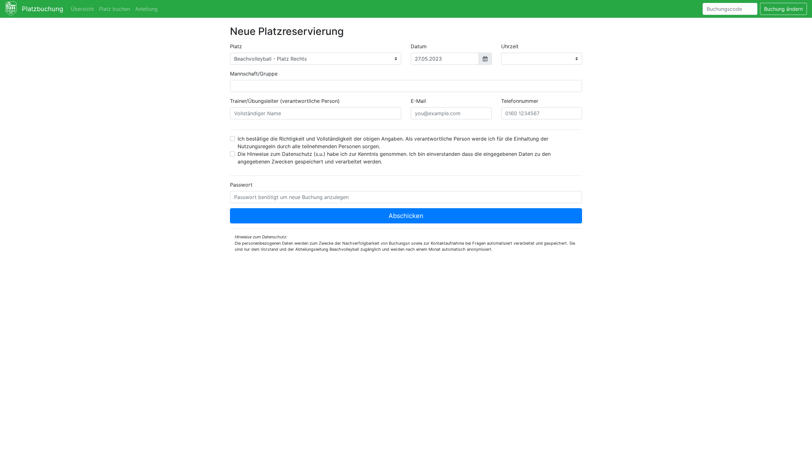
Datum (419, 46)
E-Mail (418, 101)
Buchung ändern (783, 9)
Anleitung (146, 9)
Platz (236, 46)
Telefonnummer (519, 101)
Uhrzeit (510, 46)
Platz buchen (114, 9)
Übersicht (82, 9)
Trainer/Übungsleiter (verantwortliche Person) (285, 101)
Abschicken (406, 216)
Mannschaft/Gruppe (254, 73)
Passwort (241, 185)
